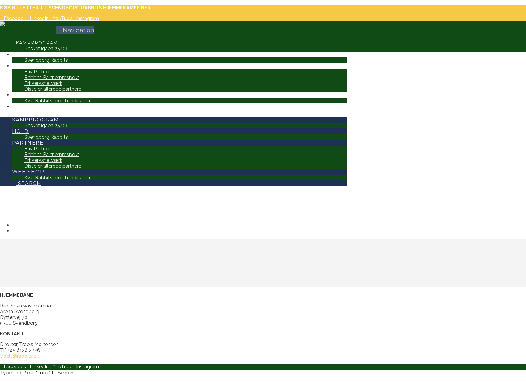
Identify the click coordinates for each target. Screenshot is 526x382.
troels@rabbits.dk (19, 356)
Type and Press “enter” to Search (36, 373)
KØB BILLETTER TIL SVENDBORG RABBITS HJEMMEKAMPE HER (75, 8)
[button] (75, 30)
